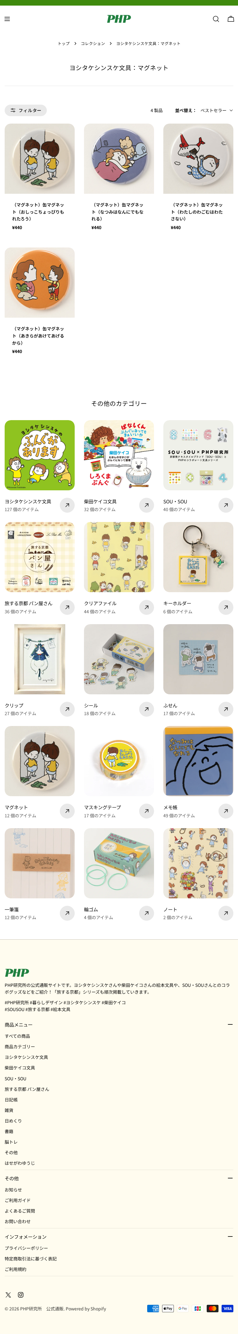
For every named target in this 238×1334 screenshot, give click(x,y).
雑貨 (9, 1110)
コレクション (93, 43)
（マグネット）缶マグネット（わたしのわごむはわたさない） (197, 212)
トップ (64, 43)
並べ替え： (186, 110)
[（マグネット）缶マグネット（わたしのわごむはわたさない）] (198, 159)
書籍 (9, 1131)
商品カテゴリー (20, 1046)
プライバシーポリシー (26, 1248)
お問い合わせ (18, 1221)
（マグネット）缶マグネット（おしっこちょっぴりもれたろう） (38, 212)
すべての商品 (17, 1036)
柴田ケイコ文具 (20, 1067)
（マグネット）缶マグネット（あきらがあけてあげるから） (38, 335)
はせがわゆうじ (20, 1163)
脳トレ (11, 1142)
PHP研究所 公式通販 (42, 1308)
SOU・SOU (15, 1078)
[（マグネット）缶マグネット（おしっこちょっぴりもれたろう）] (40, 159)
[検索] (216, 19)
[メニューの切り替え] (7, 19)
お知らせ (13, 1190)
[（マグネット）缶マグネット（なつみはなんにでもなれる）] (119, 159)
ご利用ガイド (18, 1200)
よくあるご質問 (20, 1211)
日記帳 (11, 1099)
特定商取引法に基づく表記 (31, 1258)
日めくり (13, 1121)
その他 (11, 1152)
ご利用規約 (15, 1269)
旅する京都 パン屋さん (27, 1089)
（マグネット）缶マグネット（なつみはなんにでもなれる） (117, 212)
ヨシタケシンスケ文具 (26, 1057)
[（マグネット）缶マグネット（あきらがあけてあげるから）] (40, 282)
